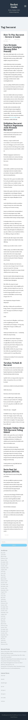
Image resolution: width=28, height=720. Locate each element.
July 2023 (3, 616)
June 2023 (3, 618)
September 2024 (4, 590)
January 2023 (4, 627)
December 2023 (4, 607)
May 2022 (3, 638)
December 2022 (4, 629)
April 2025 (3, 577)
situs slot (3, 675)
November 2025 (4, 564)
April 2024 (3, 599)
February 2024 (4, 603)
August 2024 (4, 592)
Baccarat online (13, 117)
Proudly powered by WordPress (10, 715)
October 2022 (4, 633)
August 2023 (4, 614)
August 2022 (4, 636)
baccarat (6, 535)
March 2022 (3, 642)
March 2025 (3, 579)
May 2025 (3, 575)
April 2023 (3, 621)
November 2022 (4, 631)
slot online (3, 697)
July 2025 (3, 571)
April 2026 (3, 554)
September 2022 (4, 635)
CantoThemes (13, 717)
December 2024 (4, 584)
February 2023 (4, 625)
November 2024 (4, 586)
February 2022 (4, 644)
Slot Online (6, 41)
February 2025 (4, 580)
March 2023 (3, 623)
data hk (2, 679)
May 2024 (3, 597)
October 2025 (4, 565)
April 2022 (3, 640)
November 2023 (4, 608)
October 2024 (4, 588)
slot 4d (2, 686)
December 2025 (4, 562)
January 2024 (4, 605)
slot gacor (3, 690)
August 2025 (4, 569)
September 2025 (4, 567)
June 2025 (3, 573)
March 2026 (3, 556)
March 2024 (3, 601)
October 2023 (4, 610)
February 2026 (4, 558)
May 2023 (3, 620)
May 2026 (3, 552)
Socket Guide (14, 6)
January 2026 (4, 560)
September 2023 (4, 612)
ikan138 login (4, 682)
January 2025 (4, 582)
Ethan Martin (17, 39)
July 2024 (3, 593)
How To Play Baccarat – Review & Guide (14, 36)
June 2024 (3, 595)
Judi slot (3, 701)
